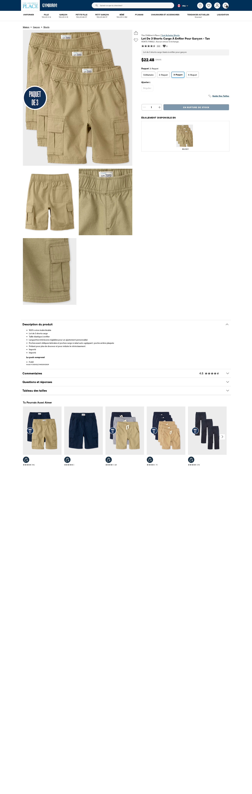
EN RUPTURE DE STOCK (196, 107)
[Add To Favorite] (136, 40)
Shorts (46, 27)
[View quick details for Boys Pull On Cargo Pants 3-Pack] (191, 460)
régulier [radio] (147, 88)
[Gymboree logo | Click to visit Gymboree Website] (50, 5)
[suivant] (222, 437)
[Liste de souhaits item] (210, 8)
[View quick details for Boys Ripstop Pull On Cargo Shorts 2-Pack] (26, 460)
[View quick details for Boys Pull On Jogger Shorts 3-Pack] (108, 460)
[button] (181, 6)
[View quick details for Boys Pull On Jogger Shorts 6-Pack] (150, 460)
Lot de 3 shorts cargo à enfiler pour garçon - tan (175, 38)
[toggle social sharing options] (136, 33)
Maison (26, 27)
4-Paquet (192, 75)
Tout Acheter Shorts (170, 35)
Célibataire (148, 75)
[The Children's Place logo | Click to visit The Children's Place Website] (30, 5)
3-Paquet (178, 74)
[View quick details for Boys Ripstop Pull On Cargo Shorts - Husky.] (67, 460)
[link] (200, 5)
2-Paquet (163, 75)
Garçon (36, 27)
